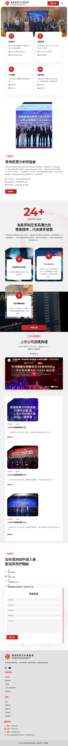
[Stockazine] (49, 264)
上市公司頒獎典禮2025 (16, 475)
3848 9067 (11, 572)
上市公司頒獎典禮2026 (16, 427)
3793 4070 (11, 577)
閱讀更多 (10, 437)
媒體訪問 (7, 709)
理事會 (7, 684)
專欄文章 (7, 705)
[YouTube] (10, 668)
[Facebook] (5, 668)
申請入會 (53, 3)
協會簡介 (12, 42)
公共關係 (12, 75)
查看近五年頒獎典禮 (34, 349)
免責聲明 (7, 712)
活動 (6, 702)
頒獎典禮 (40, 42)
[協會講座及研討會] (19, 264)
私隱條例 (7, 716)
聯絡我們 (7, 691)
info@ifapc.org (13, 582)
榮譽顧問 (7, 680)
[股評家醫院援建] (19, 301)
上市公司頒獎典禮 (10, 688)
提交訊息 (12, 637)
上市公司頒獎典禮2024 (16, 522)
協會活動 (40, 75)
